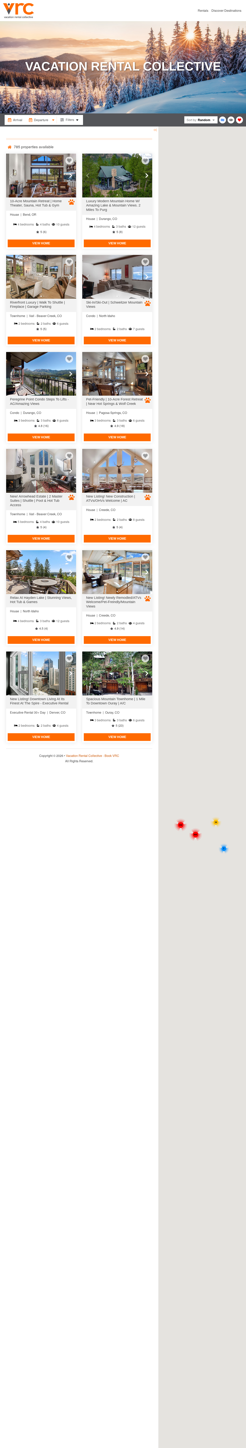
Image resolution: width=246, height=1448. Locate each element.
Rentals (203, 10)
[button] (11, 175)
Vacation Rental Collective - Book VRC (92, 755)
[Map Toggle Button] (222, 120)
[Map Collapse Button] (154, 129)
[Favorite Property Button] (69, 160)
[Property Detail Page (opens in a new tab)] (41, 175)
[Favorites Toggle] (239, 120)
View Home (41, 243)
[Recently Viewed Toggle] (231, 120)
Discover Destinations (226, 10)
